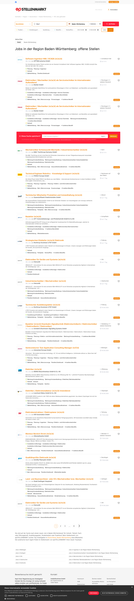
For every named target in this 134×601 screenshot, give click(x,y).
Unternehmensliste (100, 2)
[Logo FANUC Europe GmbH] (20, 175)
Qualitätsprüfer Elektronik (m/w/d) (41, 458)
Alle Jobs (28, 61)
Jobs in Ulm (18, 556)
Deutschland (51, 538)
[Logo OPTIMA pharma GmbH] (20, 60)
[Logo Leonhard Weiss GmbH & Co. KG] (20, 392)
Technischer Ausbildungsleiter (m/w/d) (43, 305)
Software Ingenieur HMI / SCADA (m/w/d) (44, 59)
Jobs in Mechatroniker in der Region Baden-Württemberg (86, 556)
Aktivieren (113, 136)
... (69, 526)
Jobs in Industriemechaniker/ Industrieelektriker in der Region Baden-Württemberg (93, 553)
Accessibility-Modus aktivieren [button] (98, 582)
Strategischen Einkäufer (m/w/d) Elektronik (45, 240)
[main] (67, 291)
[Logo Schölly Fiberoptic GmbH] (20, 459)
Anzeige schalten (113, 2)
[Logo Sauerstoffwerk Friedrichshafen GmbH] (20, 196)
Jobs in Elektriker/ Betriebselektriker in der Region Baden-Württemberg (90, 560)
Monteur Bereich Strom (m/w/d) (40, 434)
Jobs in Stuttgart (20, 553)
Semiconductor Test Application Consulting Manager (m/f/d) (52, 348)
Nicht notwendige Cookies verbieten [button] (114, 593)
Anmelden (114, 10)
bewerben (116, 74)
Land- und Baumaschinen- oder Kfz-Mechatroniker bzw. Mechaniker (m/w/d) (59, 479)
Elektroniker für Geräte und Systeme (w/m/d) (45, 260)
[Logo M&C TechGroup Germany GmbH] (20, 151)
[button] (100, 24)
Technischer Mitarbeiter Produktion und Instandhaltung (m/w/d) (54, 195)
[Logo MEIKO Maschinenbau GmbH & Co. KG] (20, 371)
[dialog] (67, 593)
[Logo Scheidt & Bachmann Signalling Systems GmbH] (20, 325)
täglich (102, 136)
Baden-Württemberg (64, 538)
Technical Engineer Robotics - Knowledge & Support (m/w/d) (52, 174)
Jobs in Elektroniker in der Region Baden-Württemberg (85, 563)
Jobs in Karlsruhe (20, 563)
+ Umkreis (92, 24)
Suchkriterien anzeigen (28, 140)
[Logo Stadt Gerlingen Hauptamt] (20, 480)
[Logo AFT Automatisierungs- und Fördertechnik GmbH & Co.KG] (20, 218)
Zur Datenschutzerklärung (25, 592)
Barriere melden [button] (96, 579)
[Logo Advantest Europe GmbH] (20, 349)
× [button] (132, 587)
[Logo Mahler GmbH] (20, 81)
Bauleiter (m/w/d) (33, 217)
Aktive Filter (19, 39)
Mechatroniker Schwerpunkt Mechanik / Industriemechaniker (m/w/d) (56, 150)
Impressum (80, 579)
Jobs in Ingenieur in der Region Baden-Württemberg (84, 550)
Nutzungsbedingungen (66, 139)
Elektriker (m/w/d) (34, 369)
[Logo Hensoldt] (20, 261)
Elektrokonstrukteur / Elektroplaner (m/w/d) (45, 412)
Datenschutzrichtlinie (55, 139)
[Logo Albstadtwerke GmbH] (20, 435)
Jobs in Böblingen (20, 550)
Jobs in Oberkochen (21, 560)
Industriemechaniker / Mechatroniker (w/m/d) (46, 281)
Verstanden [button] (94, 593)
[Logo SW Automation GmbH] (20, 414)
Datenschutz (81, 584)
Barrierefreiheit (111, 579)
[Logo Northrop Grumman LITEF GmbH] (20, 242)
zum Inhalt (110, 584)
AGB (78, 582)
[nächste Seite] (79, 526)
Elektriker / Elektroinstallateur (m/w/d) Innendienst (48, 391)
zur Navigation (111, 582)
